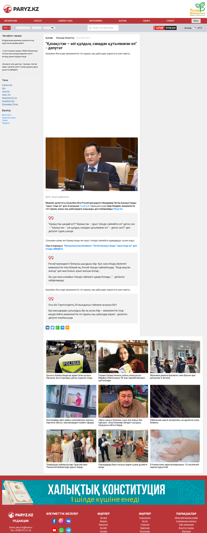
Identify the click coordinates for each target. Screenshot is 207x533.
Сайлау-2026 (65, 21)
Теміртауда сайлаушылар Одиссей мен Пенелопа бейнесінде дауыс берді (66, 465)
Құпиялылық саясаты (186, 521)
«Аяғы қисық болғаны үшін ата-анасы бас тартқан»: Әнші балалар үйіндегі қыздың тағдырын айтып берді (120, 422)
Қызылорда (144, 518)
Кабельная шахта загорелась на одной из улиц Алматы (174, 421)
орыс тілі (6, 94)
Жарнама (186, 531)
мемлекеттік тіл (9, 98)
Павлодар (145, 528)
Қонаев (103, 531)
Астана (103, 518)
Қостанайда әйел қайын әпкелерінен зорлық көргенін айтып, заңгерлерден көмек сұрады (70, 421)
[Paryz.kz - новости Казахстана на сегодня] (21, 9)
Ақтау (145, 521)
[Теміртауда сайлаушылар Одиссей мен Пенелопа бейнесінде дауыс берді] (71, 446)
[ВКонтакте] (47, 328)
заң (3, 88)
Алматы (103, 521)
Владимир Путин (10, 104)
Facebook (84, 206)
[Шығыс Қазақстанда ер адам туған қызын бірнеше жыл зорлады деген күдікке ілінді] (71, 356)
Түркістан (145, 524)
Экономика (95, 21)
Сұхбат (170, 21)
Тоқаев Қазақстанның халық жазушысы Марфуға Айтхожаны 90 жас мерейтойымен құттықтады (121, 378)
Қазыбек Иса (8, 101)
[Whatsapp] (57, 328)
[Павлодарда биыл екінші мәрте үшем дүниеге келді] (123, 446)
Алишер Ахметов (65, 38)
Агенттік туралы (186, 528)
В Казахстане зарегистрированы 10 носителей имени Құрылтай (174, 465)
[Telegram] (62, 328)
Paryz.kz (118, 209)
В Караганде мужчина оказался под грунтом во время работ (18, 41)
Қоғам (122, 21)
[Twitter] (52, 328)
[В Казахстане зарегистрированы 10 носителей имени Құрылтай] (175, 446)
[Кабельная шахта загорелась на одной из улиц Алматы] (175, 401)
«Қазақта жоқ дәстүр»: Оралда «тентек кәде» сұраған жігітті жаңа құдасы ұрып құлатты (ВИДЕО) (20, 67)
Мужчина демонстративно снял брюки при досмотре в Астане (172, 376)
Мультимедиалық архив (186, 518)
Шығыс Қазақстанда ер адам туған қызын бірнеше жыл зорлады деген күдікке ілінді (69, 376)
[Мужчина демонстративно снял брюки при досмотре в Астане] (175, 356)
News (196, 21)
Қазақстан (7, 85)
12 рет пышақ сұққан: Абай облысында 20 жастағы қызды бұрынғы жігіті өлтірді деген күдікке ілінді (20, 54)
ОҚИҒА (146, 21)
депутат (6, 91)
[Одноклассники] (67, 328)
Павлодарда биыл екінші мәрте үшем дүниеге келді (122, 465)
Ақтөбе (103, 528)
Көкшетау (103, 524)
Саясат (38, 21)
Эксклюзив (10, 21)
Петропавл (145, 531)
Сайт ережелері (186, 524)
